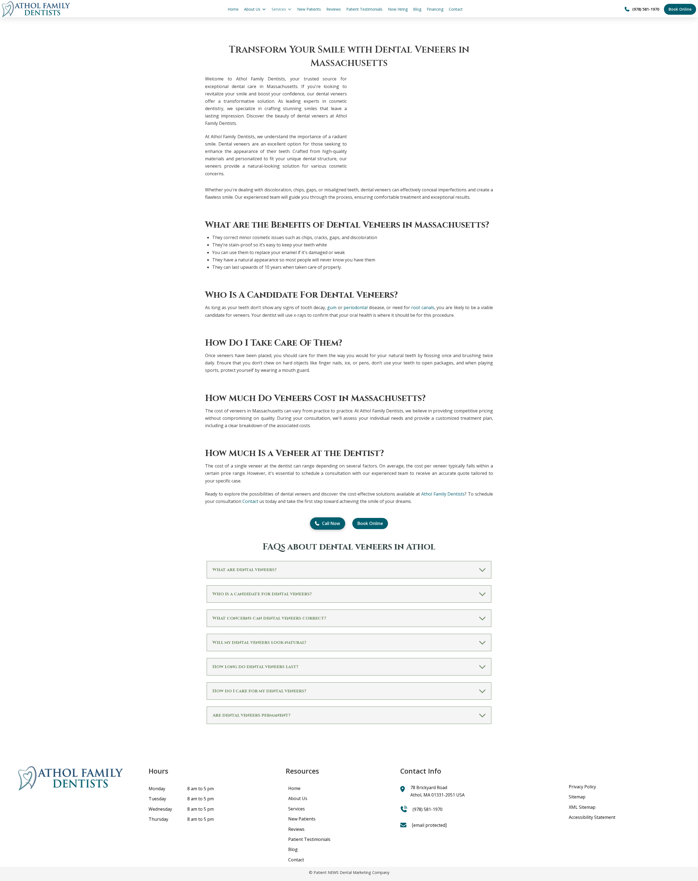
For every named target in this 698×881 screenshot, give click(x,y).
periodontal (356, 307)
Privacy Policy (582, 787)
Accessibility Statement (592, 817)
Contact (250, 501)
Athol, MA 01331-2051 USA (437, 795)
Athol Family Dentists (443, 494)
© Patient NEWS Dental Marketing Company (349, 872)
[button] (349, 569)
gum (331, 307)
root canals (422, 307)
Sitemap (577, 797)
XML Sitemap (582, 807)
